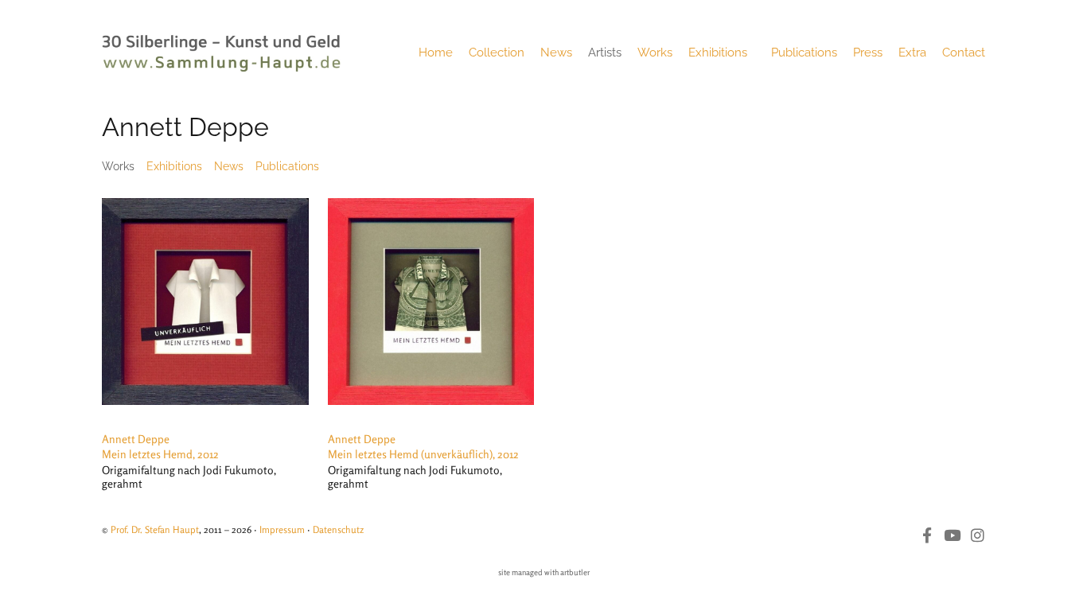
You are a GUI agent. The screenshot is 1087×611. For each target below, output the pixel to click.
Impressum (282, 529)
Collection (496, 52)
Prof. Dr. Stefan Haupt (155, 529)
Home (436, 52)
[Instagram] (977, 535)
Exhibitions (717, 52)
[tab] (118, 166)
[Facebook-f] (926, 535)
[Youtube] (952, 535)
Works (654, 52)
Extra (912, 52)
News (556, 52)
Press (867, 52)
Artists (604, 52)
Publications (804, 52)
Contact (963, 52)
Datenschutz (338, 529)
